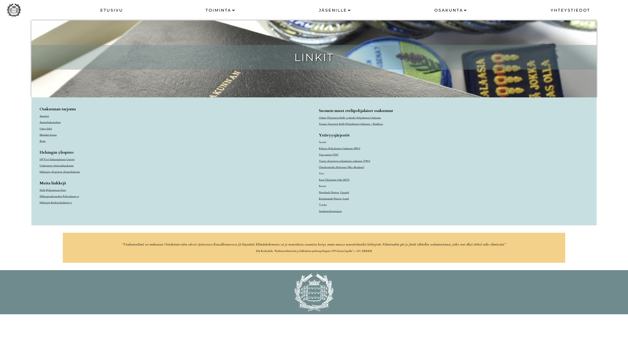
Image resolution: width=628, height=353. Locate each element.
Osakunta (448, 10)
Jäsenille (333, 10)
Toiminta (218, 10)
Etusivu (111, 10)
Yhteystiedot (570, 10)
